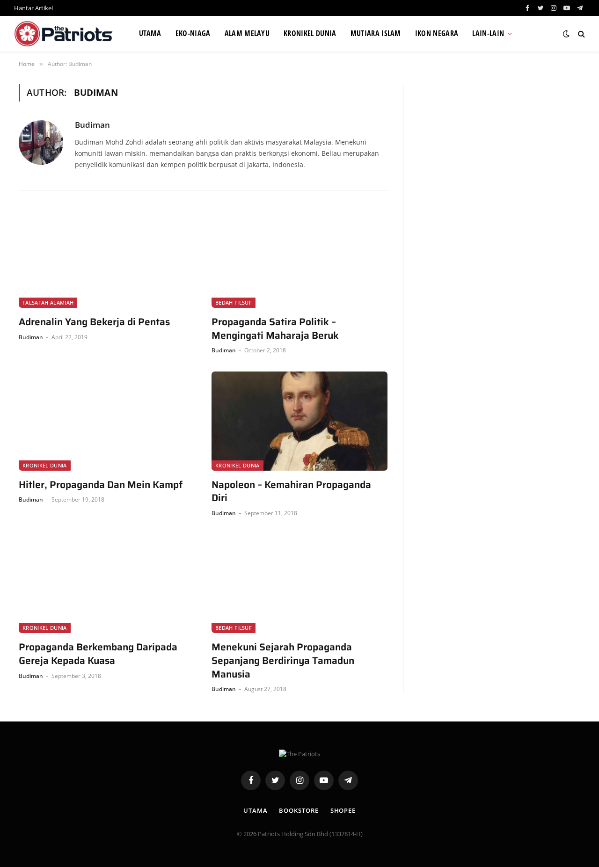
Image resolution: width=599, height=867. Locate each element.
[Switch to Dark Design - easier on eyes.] (566, 33)
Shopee (343, 810)
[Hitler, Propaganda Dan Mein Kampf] (107, 421)
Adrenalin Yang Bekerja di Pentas (94, 322)
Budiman (92, 125)
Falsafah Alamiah (47, 302)
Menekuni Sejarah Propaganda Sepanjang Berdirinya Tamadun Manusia (283, 661)
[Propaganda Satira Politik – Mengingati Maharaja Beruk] (299, 258)
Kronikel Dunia (310, 33)
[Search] (580, 33)
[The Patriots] (65, 33)
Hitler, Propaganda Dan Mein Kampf (101, 485)
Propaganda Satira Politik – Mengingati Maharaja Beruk (275, 328)
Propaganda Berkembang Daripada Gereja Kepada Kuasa (98, 654)
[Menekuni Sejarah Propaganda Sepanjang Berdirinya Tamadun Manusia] (299, 584)
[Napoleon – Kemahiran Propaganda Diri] (299, 421)
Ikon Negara (437, 33)
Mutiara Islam (376, 33)
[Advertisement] (499, 149)
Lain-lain (488, 33)
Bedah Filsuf (233, 302)
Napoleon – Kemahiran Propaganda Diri (291, 491)
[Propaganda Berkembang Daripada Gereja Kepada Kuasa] (107, 584)
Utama (150, 33)
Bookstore (298, 810)
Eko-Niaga (193, 33)
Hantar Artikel (33, 8)
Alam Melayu (247, 33)
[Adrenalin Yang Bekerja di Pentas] (107, 258)
